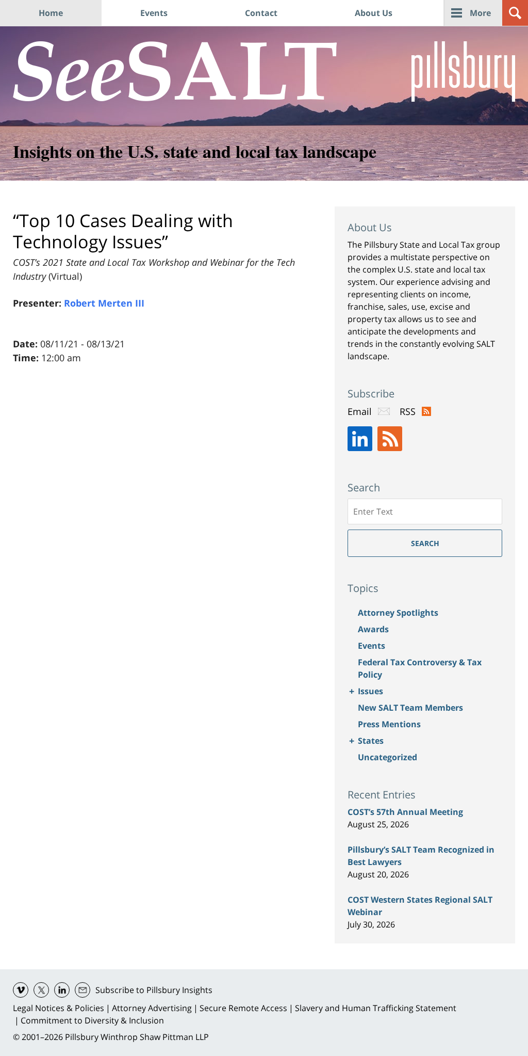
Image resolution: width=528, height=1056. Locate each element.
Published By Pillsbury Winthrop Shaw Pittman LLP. (463, 71)
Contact (261, 13)
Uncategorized (387, 757)
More (480, 13)
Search (425, 543)
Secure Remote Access (243, 1008)
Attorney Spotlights (398, 612)
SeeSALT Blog (175, 71)
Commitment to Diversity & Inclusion (92, 1020)
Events (154, 13)
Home (51, 13)
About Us (373, 13)
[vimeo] (20, 990)
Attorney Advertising (152, 1008)
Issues (370, 691)
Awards (373, 629)
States (371, 740)
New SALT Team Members (410, 707)
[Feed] (389, 438)
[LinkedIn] (360, 438)
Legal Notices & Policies (58, 1008)
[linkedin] (62, 990)
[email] (82, 990)
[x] (41, 990)
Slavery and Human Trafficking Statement (375, 1008)
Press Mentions (389, 724)
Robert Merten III (104, 303)
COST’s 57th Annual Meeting (405, 812)
